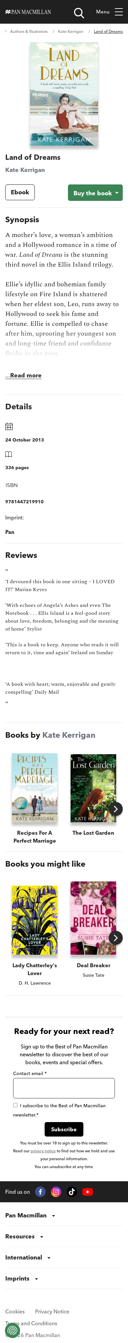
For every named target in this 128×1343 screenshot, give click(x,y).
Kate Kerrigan (70, 31)
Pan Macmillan (26, 1215)
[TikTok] (72, 1192)
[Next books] (116, 809)
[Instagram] (56, 1192)
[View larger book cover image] (64, 94)
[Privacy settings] (12, 1330)
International (23, 1257)
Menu (103, 12)
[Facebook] (40, 1192)
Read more (26, 375)
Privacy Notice (52, 1311)
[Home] (28, 12)
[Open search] (79, 13)
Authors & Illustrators (29, 31)
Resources (20, 1236)
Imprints (17, 1278)
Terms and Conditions (31, 1323)
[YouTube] (87, 1192)
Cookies (15, 1311)
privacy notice (43, 1150)
